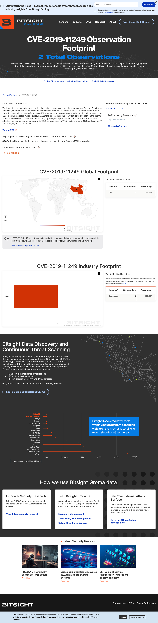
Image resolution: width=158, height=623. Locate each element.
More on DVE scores (117, 126)
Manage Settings (137, 617)
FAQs (124, 284)
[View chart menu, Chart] (99, 179)
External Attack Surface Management (124, 521)
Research (100, 21)
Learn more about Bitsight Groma (25, 391)
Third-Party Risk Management (75, 518)
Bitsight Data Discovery (103, 81)
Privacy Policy (109, 12)
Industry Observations (78, 81)
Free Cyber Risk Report (136, 22)
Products (77, 21)
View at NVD (8, 130)
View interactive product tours (25, 245)
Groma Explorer (9, 95)
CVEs (88, 21)
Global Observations (54, 81)
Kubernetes (111, 108)
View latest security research (22, 514)
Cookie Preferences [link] (146, 603)
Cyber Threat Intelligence (72, 523)
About (112, 21)
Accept (123, 617)
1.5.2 (122, 108)
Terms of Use (119, 603)
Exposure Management (71, 514)
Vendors (63, 21)
